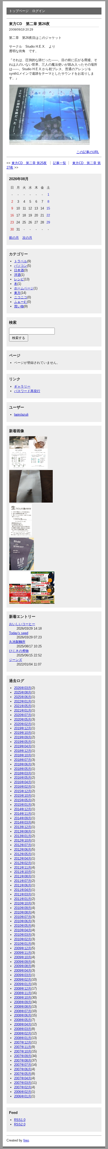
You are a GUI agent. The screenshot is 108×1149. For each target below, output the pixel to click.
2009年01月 (22, 984)
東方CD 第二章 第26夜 (29, 24)
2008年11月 (22, 993)
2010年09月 (22, 908)
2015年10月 (22, 795)
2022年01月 (22, 701)
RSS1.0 (19, 1120)
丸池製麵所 (17, 642)
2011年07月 (22, 881)
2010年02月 (22, 939)
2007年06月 (22, 1069)
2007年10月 (22, 1051)
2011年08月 (22, 876)
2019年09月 (22, 737)
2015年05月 (22, 800)
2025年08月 (22, 692)
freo (26, 1140)
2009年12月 (22, 948)
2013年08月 (22, 831)
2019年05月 (22, 742)
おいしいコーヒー (22, 624)
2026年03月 (22, 688)
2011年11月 (22, 867)
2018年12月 (22, 751)
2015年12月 (22, 791)
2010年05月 (22, 926)
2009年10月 (22, 957)
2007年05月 (22, 1074)
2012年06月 (22, 849)
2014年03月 (22, 822)
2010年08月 (22, 912)
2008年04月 (22, 1024)
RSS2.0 (19, 1124)
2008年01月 (22, 1038)
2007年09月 (22, 1056)
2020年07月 (22, 715)
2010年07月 (22, 917)
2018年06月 (22, 764)
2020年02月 (22, 724)
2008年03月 (22, 1029)
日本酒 (19, 270)
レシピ (19, 279)
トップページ (19, 11)
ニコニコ (20, 297)
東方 (17, 293)
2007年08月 (22, 1060)
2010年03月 (22, 935)
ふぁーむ (20, 302)
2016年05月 (22, 777)
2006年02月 (22, 1092)
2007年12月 (22, 1042)
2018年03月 (22, 773)
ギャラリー (22, 386)
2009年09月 (22, 962)
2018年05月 (22, 769)
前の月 (14, 238)
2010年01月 (22, 944)
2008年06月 (22, 1015)
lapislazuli (21, 414)
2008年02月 (22, 1033)
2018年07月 (22, 760)
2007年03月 (22, 1083)
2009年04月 (22, 970)
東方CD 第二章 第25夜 (29, 163)
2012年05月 (22, 854)
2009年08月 (22, 966)
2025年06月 (22, 697)
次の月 (27, 238)
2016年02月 (22, 786)
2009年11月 (22, 953)
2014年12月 (22, 809)
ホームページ (24, 288)
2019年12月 (22, 728)
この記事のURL (87, 152)
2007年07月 (22, 1065)
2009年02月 (22, 979)
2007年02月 (22, 1087)
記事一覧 (59, 163)
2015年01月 (22, 805)
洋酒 (17, 275)
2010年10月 (22, 903)
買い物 (19, 306)
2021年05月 (22, 706)
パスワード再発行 (27, 391)
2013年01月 (22, 836)
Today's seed (18, 633)
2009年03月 (22, 975)
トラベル (20, 261)
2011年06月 (22, 885)
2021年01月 (22, 710)
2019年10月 (22, 733)
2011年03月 (22, 894)
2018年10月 (22, 755)
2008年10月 (22, 997)
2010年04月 (22, 930)
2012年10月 (22, 840)
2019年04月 (22, 746)
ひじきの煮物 (19, 651)
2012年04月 (22, 858)
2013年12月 (22, 827)
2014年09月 (22, 818)
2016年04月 (22, 782)
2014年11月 (22, 814)
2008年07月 (22, 1011)
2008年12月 (22, 988)
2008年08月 (22, 1006)
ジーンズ (15, 660)
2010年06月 (22, 921)
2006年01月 (22, 1096)
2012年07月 (22, 845)
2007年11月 (22, 1047)
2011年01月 (22, 899)
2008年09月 (22, 1002)
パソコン (20, 266)
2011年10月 (22, 872)
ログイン (38, 11)
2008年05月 (22, 1020)
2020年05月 (22, 719)
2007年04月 (22, 1078)
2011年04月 (22, 890)
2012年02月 (22, 863)
